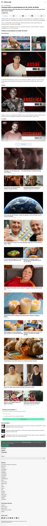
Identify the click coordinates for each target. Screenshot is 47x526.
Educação (3, 477)
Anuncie (3, 505)
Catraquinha (4, 469)
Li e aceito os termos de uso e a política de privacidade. (14, 416)
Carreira (3, 467)
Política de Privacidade (26, 442)
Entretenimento (8, 5)
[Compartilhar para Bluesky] (23, 16)
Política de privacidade (6, 509)
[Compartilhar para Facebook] (32, 16)
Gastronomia (4, 483)
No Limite (42, 18)
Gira (2, 485)
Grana (2, 486)
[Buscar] (44, 458)
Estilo (2, 480)
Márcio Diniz (5, 12)
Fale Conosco (4, 506)
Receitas (3, 448)
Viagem (3, 497)
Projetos (3, 492)
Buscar (2, 456)
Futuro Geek (4, 481)
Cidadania (3, 472)
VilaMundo (3, 499)
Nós (2, 489)
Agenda (3, 450)
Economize (3, 475)
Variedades (3, 496)
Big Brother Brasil (14, 24)
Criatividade (4, 474)
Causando (3, 470)
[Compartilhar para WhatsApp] (13, 16)
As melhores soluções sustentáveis (9, 464)
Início (2, 5)
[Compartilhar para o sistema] (41, 16)
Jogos (2, 488)
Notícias (3, 491)
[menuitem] (23, 449)
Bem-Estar (3, 466)
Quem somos (4, 508)
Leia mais (23, 144)
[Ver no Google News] (5, 16)
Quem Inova (4, 494)
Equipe (2, 511)
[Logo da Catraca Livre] (6, 2)
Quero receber (23, 419)
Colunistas (4, 452)
